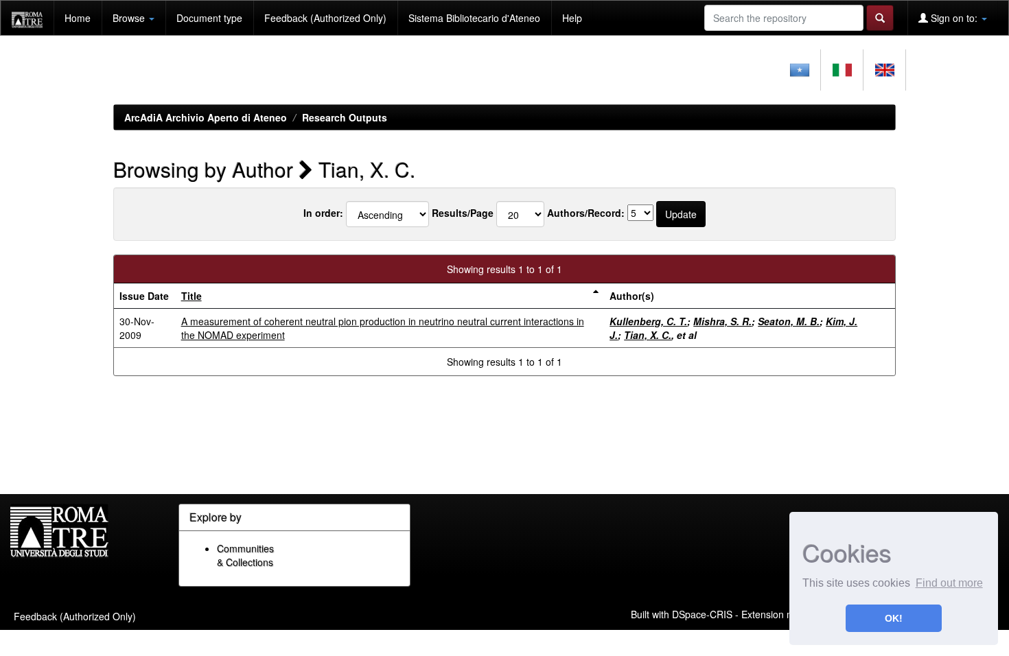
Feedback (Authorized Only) (325, 18)
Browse (130, 18)
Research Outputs (344, 117)
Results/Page (463, 213)
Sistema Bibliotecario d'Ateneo (474, 18)
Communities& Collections (245, 555)
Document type (209, 18)
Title (191, 296)
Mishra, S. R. (722, 321)
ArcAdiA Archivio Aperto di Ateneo (205, 117)
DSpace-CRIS (702, 613)
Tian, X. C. (647, 335)
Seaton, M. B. (789, 321)
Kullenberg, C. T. (648, 321)
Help (572, 18)
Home (78, 18)
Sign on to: (954, 18)
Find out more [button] (949, 583)
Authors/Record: (586, 213)
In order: (323, 213)
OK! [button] (894, 618)
